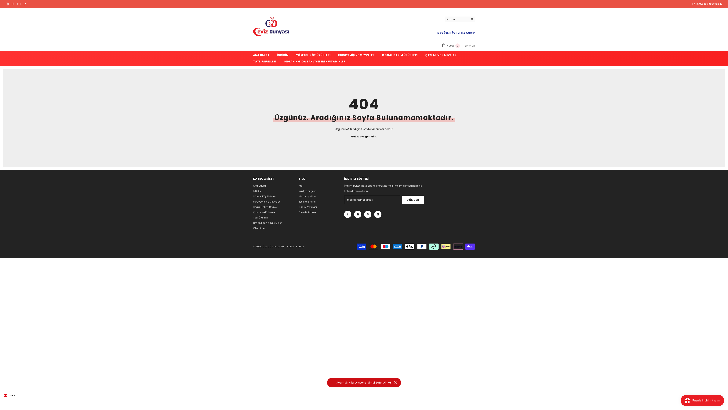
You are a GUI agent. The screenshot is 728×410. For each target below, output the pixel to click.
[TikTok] (24, 4)
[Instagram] (7, 4)
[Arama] (460, 19)
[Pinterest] (367, 214)
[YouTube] (18, 4)
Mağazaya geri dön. (364, 136)
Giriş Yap (469, 45)
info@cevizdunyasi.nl (709, 4)
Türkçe (12, 395)
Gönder (412, 200)
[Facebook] (13, 4)
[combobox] (11, 395)
